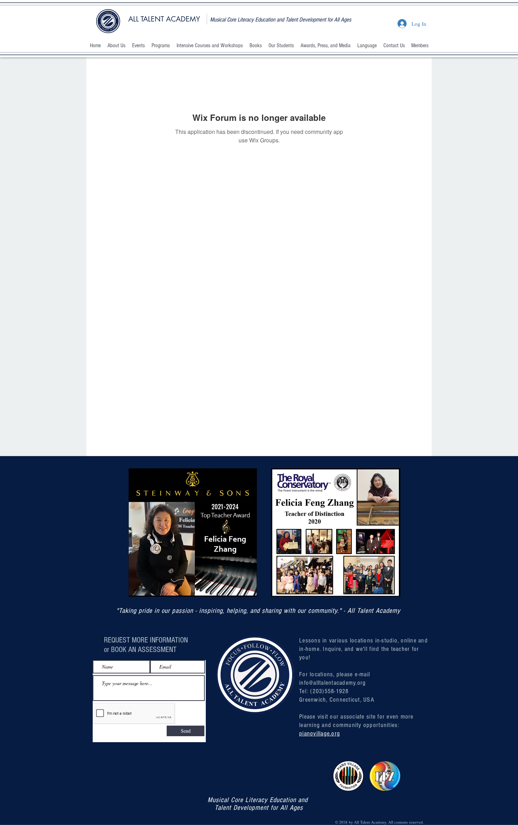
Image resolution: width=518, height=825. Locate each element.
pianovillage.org (319, 733)
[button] (116, 45)
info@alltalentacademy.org (332, 683)
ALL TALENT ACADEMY (164, 19)
